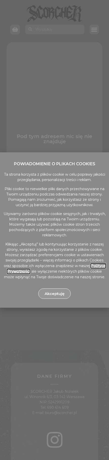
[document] (54, 230)
